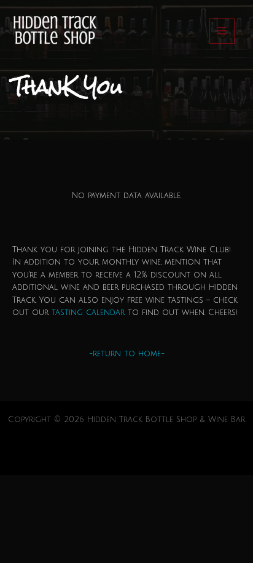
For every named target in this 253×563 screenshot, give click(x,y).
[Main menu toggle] (222, 31)
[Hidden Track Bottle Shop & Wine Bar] (53, 31)
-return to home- (127, 353)
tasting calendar (88, 312)
